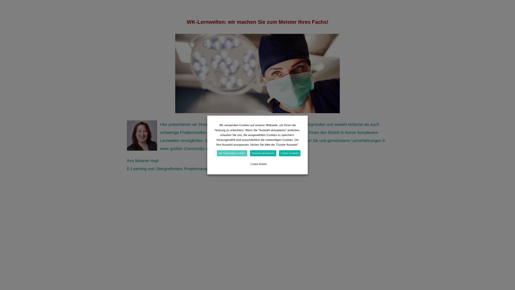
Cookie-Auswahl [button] (290, 153)
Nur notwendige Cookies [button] (232, 153)
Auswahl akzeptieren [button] (263, 153)
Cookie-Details (258, 164)
